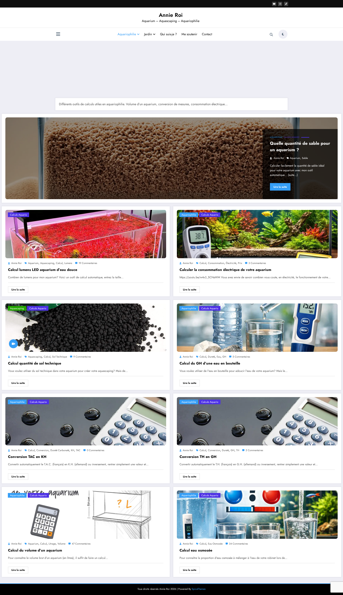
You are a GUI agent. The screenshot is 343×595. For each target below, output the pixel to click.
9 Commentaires (82, 356)
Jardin (148, 34)
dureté (211, 356)
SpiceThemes (199, 589)
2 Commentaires (254, 450)
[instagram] (280, 4)
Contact (207, 34)
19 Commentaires (88, 263)
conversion (42, 450)
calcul (59, 263)
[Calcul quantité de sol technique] (85, 327)
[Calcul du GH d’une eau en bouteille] (257, 327)
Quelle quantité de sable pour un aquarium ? (300, 146)
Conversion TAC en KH (27, 456)
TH (237, 450)
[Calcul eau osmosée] (257, 514)
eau (219, 356)
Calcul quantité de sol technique (34, 363)
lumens (68, 263)
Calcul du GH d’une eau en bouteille (210, 363)
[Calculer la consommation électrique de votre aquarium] (257, 234)
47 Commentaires (81, 543)
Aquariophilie (127, 34)
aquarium (295, 158)
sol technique (59, 356)
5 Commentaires (241, 356)
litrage (52, 543)
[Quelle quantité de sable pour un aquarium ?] (171, 158)
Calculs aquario (291, 137)
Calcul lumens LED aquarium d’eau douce (42, 269)
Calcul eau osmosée (196, 550)
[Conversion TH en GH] (257, 421)
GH (224, 356)
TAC (78, 450)
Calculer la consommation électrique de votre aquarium (225, 269)
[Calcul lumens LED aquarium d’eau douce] (85, 234)
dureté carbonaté (59, 450)
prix (240, 263)
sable (305, 158)
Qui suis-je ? (168, 34)
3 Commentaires (257, 263)
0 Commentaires (95, 450)
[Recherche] (271, 34)
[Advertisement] (171, 69)
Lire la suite (280, 187)
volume (61, 543)
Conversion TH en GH (198, 456)
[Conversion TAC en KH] (85, 421)
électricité (231, 263)
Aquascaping (17, 308)
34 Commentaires (238, 543)
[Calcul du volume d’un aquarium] (85, 514)
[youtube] (274, 4)
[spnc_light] (283, 34)
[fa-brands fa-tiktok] (286, 4)
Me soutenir (189, 34)
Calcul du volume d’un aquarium (35, 550)
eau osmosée (215, 543)
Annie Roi (171, 15)
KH (72, 450)
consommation (216, 263)
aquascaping (47, 263)
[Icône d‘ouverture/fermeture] (58, 34)
